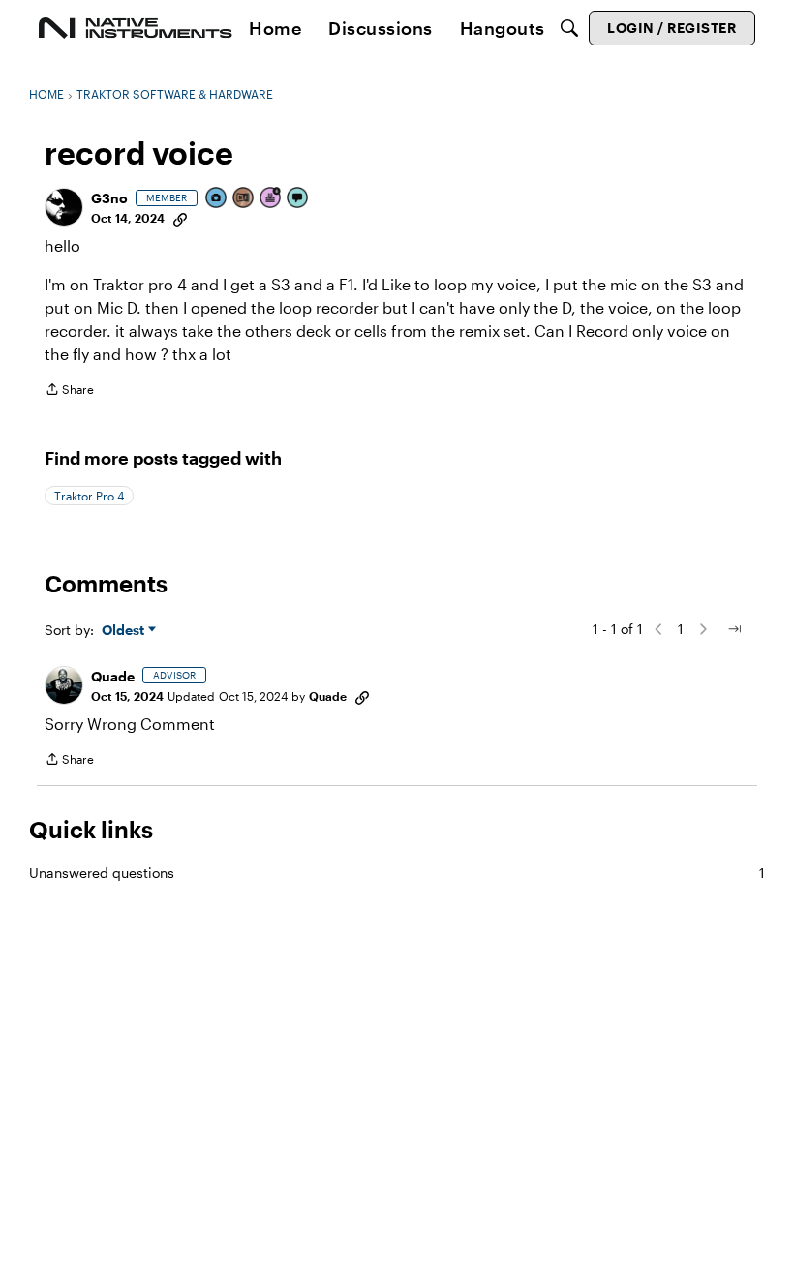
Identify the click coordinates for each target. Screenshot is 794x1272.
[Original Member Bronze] (244, 199)
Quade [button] (113, 676)
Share (69, 391)
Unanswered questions (397, 872)
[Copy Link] (180, 218)
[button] (64, 207)
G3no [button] (109, 198)
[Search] (569, 28)
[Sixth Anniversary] (271, 199)
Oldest (125, 630)
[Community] (135, 28)
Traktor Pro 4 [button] (89, 495)
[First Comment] (298, 199)
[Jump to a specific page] (733, 629)
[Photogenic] (217, 199)
